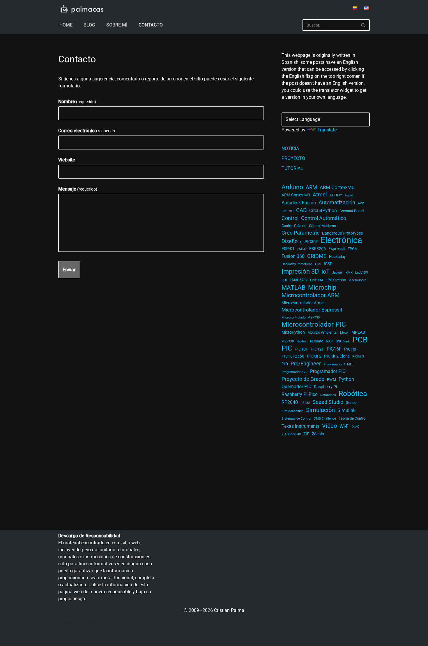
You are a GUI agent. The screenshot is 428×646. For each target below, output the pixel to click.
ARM (311, 187)
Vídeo (329, 425)
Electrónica (341, 240)
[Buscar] (363, 25)
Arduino (292, 187)
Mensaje (77, 189)
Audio (349, 195)
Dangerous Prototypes (342, 233)
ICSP (328, 263)
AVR (361, 203)
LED (284, 280)
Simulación (320, 409)
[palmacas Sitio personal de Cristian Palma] (81, 9)
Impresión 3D (300, 271)
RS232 (305, 403)
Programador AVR (294, 372)
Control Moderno (322, 225)
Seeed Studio (327, 402)
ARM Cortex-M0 (337, 187)
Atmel (320, 195)
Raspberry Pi (325, 386)
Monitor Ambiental (322, 332)
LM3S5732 (298, 280)
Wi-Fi (344, 426)
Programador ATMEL (338, 364)
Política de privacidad (80, 623)
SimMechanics (292, 411)
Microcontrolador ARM (310, 295)
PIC (287, 348)
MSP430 (288, 341)
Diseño (290, 241)
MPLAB (358, 332)
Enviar (69, 269)
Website (66, 160)
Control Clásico (294, 225)
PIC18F (351, 349)
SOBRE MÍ (117, 25)
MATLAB (293, 287)
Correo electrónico (86, 130)
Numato (316, 341)
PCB (360, 339)
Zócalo (318, 434)
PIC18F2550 (293, 356)
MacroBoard (357, 280)
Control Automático (323, 218)
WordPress (171, 639)
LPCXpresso (336, 280)
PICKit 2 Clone (337, 356)
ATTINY (335, 195)
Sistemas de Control (296, 418)
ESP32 (302, 249)
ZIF (306, 434)
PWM (331, 379)
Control (290, 218)
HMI (318, 264)
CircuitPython (323, 210)
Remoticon (328, 395)
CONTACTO (151, 25)
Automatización (337, 202)
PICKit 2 (314, 356)
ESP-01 (288, 248)
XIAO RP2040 (291, 434)
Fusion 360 (293, 256)
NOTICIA (290, 148)
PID (285, 364)
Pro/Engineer (306, 363)
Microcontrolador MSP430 (301, 317)
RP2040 (290, 402)
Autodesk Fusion (299, 202)
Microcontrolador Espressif (312, 310)
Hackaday (337, 256)
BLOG (89, 25)
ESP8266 (317, 248)
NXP (329, 341)
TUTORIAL (292, 168)
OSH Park (343, 341)
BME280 (287, 211)
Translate (327, 130)
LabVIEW (361, 272)
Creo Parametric (300, 233)
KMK (349, 272)
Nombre (77, 101)
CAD (301, 210)
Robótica (353, 393)
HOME (65, 25)
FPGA (352, 249)
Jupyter (337, 272)
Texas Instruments (300, 426)
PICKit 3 (358, 356)
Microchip (322, 287)
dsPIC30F (309, 241)
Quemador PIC (296, 386)
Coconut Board (351, 211)
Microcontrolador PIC (314, 324)
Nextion (301, 341)
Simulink (346, 410)
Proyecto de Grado (303, 379)
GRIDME (316, 256)
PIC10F (301, 349)
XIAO (356, 427)
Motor (344, 333)
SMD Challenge (325, 418)
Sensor (352, 402)
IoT (325, 271)
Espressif (336, 248)
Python (346, 379)
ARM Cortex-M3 (296, 195)
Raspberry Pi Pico (300, 394)
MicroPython (293, 332)
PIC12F (317, 349)
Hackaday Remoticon (297, 264)
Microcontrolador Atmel (303, 302)
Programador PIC (327, 371)
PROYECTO (293, 158)
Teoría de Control (352, 418)
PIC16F (334, 349)
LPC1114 (316, 280)
